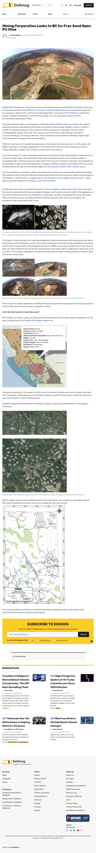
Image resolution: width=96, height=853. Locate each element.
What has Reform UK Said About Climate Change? (63, 722)
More (65, 14)
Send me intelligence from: (17, 640)
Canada (37, 803)
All (32, 640)
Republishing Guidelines (76, 786)
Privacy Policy (72, 803)
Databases (6, 779)
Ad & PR (37, 782)
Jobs (68, 800)
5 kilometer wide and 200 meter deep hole (58, 124)
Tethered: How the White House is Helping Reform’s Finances (16, 722)
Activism (37, 800)
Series (4, 782)
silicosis (37, 195)
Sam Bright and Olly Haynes (14, 729)
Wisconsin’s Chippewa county (22, 243)
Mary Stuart (9, 690)
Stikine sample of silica (44, 232)
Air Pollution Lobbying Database (11, 807)
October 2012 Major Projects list (38, 320)
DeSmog (21, 5)
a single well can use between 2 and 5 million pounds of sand (56, 178)
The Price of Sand (29, 232)
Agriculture (38, 789)
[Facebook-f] (62, 5)
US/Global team (44, 640)
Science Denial (40, 779)
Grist (7, 246)
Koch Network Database (12, 802)
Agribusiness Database (11, 799)
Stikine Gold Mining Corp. (13, 107)
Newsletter (70, 827)
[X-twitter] (66, 5)
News (4, 775)
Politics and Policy (41, 793)
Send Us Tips (71, 793)
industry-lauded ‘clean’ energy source (68, 167)
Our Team (70, 779)
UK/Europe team (62, 640)
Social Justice (40, 786)
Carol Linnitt (15, 35)
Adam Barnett (58, 690)
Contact (69, 782)
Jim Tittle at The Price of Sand (76, 298)
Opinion (37, 810)
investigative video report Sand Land (65, 189)
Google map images (7, 494)
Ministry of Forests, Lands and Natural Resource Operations (54, 110)
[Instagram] (82, 830)
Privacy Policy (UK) (74, 807)
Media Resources (73, 789)
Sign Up (83, 634)
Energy (37, 775)
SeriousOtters (14, 847)
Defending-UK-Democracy (18, 742)
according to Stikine (43, 395)
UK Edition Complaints (75, 810)
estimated (57, 303)
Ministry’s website (78, 113)
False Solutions (40, 796)
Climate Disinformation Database (11, 794)
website (58, 150)
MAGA (58, 708)
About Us (70, 775)
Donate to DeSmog (73, 796)
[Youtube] (78, 830)
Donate (89, 5)
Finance (37, 807)
